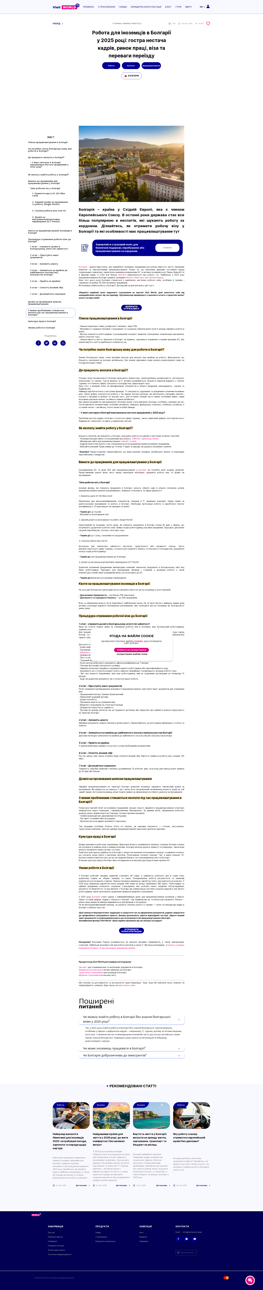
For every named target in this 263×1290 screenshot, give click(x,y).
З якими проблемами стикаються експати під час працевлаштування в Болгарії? (48, 312)
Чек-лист (83, 967)
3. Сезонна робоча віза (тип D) (49, 211)
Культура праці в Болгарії (42, 321)
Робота (111, 66)
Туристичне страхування (91, 972)
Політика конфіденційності (60, 1254)
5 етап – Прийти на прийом (45, 281)
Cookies (138, 641)
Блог (168, 7)
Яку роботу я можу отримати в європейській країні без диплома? (189, 1138)
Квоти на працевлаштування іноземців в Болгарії (50, 232)
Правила (88, 7)
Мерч (188, 7)
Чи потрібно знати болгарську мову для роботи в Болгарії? (50, 150)
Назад (57, 24)
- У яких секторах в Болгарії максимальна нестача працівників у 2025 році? (49, 165)
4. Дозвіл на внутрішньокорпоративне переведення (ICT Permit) (46, 219)
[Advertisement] (131, 105)
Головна (117, 23)
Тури (178, 7)
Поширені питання (56, 1246)
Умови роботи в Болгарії (42, 328)
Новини (126, 23)
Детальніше (81, 1185)
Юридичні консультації (146, 7)
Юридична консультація (90, 970)
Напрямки (143, 1241)
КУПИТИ (167, 248)
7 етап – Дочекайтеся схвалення (47, 294)
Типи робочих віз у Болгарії (45, 188)
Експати (131, 66)
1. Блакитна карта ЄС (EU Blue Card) (48, 194)
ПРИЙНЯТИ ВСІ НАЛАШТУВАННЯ (131, 650)
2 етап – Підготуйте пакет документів (44, 256)
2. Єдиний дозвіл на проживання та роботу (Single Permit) (50, 203)
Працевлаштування (151, 66)
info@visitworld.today (192, 1232)
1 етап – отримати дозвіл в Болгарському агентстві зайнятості (49, 248)
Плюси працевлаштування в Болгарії (48, 142)
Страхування (106, 7)
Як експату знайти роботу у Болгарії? (49, 175)
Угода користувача (56, 1250)
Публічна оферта (55, 1237)
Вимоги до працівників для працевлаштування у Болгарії (44, 182)
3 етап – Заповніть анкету (44, 264)
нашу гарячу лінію (126, 985)
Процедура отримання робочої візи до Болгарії (49, 240)
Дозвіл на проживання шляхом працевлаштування (44, 303)
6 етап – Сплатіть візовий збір (46, 288)
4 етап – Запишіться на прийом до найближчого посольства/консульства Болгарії (49, 272)
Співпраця (52, 1241)
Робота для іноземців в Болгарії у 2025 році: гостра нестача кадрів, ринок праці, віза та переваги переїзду (137, 23)
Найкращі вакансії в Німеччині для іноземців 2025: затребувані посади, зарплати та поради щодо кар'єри (70, 1141)
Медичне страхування (89, 975)
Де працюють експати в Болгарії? (46, 157)
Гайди (123, 7)
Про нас (51, 1232)
